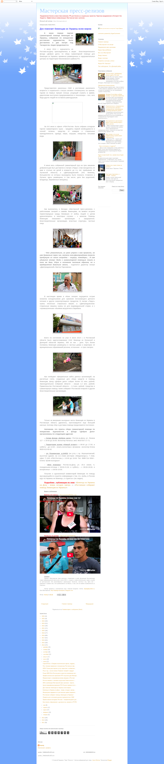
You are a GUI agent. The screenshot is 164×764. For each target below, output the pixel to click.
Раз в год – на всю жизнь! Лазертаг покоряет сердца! (58, 670)
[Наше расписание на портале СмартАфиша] (110, 28)
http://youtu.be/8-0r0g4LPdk (68, 535)
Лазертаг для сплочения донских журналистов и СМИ (58, 697)
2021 (43, 628)
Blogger (110, 760)
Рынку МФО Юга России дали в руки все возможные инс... (60, 673)
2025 (43, 618)
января (45, 714)
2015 (43, 642)
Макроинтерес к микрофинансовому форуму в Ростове (59, 678)
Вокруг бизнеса (102, 55)
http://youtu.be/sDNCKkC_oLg (68, 494)
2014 (43, 645)
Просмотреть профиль (44, 748)
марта (45, 710)
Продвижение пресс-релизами (107, 47)
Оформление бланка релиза (106, 85)
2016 (43, 640)
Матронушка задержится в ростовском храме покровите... (59, 692)
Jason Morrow (96, 760)
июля (45, 659)
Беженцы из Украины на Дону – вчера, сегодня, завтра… (59, 690)
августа (45, 656)
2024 (43, 621)
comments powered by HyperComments (109, 33)
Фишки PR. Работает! (104, 63)
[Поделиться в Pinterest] (65, 595)
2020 (43, 630)
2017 (43, 638)
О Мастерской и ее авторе (105, 44)
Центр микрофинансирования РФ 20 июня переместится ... (60, 685)
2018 (43, 635)
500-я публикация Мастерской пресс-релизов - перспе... (59, 683)
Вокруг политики (103, 58)
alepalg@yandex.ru (89, 588)
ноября (45, 649)
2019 (43, 633)
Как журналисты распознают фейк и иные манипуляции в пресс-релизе (114, 122)
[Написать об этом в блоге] (60, 595)
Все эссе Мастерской (104, 52)
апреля (45, 707)
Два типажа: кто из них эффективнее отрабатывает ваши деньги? (114, 136)
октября (45, 652)
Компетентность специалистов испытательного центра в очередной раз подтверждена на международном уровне (115, 108)
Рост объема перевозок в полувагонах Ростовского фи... (59, 666)
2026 (43, 616)
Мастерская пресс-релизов (72, 11)
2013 (43, 717)
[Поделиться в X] (61, 595)
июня (45, 661)
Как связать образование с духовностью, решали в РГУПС (60, 702)
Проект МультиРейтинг (104, 50)
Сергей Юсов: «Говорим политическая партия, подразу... (59, 663)
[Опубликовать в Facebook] (63, 595)
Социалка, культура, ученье (106, 61)
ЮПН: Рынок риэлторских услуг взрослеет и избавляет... (59, 668)
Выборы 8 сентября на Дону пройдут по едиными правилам (115, 95)
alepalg (42, 745)
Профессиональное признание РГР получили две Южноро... (60, 675)
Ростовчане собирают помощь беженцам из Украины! (58, 695)
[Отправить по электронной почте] (58, 595)
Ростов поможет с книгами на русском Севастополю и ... (59, 680)
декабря (45, 647)
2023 (43, 623)
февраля (46, 712)
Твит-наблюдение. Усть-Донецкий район (109, 66)
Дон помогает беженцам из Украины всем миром (57, 687)
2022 (43, 625)
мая (44, 705)
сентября (46, 654)
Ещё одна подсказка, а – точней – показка (113, 174)
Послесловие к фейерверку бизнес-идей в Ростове (114, 74)
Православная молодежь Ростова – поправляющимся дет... (60, 699)
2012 (43, 720)
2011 (43, 722)
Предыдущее (89, 604)
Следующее (44, 604)
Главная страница (67, 604)
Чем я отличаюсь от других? (107, 146)
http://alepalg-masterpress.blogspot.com (62, 590)
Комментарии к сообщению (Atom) (72, 609)
